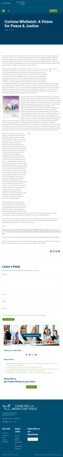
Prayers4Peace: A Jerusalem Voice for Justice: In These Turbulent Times (26, 371)
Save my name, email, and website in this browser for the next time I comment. (25, 315)
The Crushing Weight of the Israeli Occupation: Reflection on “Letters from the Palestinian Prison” (32, 369)
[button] (3, 10)
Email (4, 301)
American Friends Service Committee (43, 69)
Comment (5, 274)
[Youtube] (36, 354)
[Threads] (22, 2)
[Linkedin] (24, 2)
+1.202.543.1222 (16, 418)
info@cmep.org (6, 418)
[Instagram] (20, 2)
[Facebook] (17, 2)
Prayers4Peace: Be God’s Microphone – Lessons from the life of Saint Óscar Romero (30, 373)
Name (4, 294)
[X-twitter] (24, 4)
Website (4, 308)
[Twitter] (26, 354)
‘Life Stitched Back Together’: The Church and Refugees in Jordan (24, 367)
